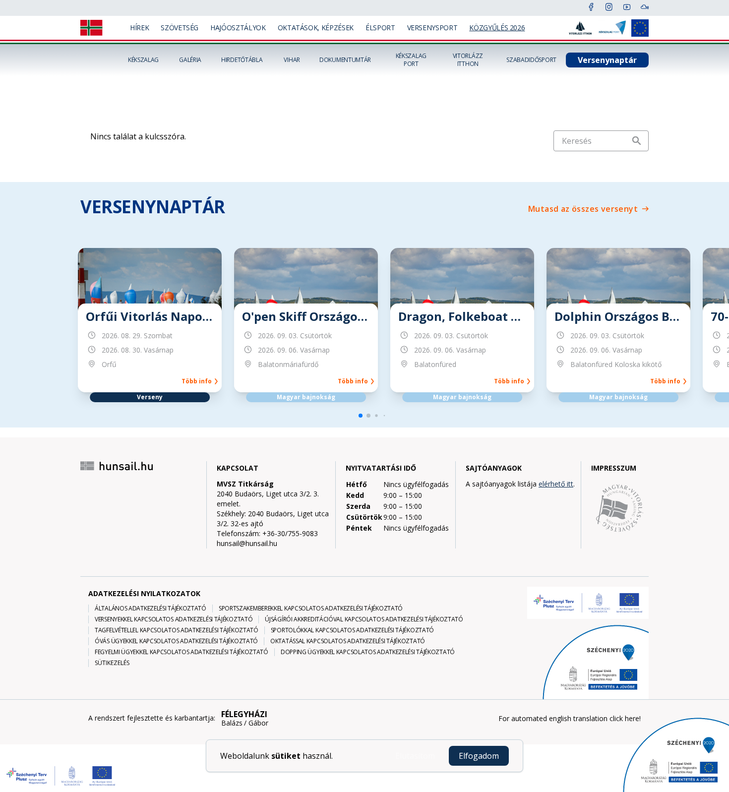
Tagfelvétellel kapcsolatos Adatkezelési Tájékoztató (176, 630)
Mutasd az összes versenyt (583, 208)
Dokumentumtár (345, 60)
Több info (198, 381)
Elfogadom (479, 755)
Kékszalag (143, 60)
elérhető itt (556, 483)
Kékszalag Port (411, 60)
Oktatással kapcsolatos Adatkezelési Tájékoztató (347, 641)
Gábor (258, 723)
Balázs (232, 723)
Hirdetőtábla (241, 60)
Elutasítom (415, 755)
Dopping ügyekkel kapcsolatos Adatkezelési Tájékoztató (368, 652)
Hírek (139, 27)
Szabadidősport (531, 60)
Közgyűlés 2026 (497, 27)
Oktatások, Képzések (316, 27)
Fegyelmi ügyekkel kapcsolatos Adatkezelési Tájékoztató (181, 652)
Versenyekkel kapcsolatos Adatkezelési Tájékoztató (173, 619)
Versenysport (432, 27)
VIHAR (292, 60)
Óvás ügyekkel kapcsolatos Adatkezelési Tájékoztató (176, 641)
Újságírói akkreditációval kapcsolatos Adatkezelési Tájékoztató (364, 619)
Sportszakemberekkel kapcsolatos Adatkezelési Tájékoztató (311, 608)
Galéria (190, 60)
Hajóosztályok (237, 27)
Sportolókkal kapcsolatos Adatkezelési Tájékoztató (352, 630)
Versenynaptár (607, 60)
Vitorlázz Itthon (468, 60)
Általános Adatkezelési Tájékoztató (150, 608)
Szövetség (179, 27)
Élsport (380, 27)
